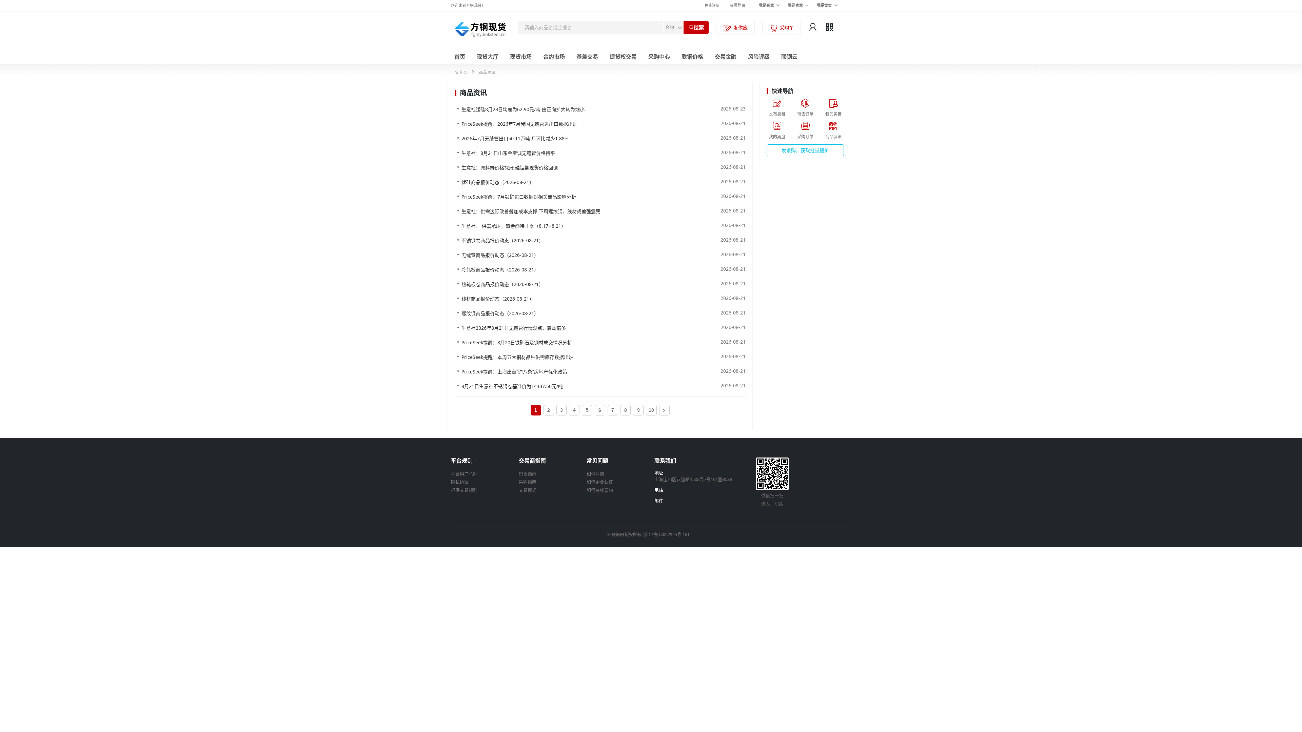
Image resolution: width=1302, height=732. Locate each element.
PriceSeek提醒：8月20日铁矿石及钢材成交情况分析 (516, 342)
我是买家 (766, 5)
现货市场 (521, 56)
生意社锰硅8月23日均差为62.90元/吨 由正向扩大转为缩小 (523, 109)
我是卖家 (795, 5)
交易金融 (725, 56)
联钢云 (789, 56)
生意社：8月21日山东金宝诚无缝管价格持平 (508, 153)
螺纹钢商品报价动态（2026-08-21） (500, 313)
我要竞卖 (824, 5)
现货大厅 (487, 56)
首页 (459, 56)
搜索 (699, 27)
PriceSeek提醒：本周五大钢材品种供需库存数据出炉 (517, 357)
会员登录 (737, 5)
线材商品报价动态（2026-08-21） (497, 299)
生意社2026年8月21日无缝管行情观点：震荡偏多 (513, 328)
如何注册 (595, 474)
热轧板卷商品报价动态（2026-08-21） (502, 284)
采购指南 (527, 482)
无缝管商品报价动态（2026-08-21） (500, 255)
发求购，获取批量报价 (805, 150)
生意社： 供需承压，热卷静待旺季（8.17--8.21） (513, 226)
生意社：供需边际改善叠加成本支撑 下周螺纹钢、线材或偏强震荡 (530, 211)
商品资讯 (487, 72)
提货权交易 (623, 56)
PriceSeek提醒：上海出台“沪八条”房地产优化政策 (514, 371)
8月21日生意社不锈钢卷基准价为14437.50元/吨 (512, 386)
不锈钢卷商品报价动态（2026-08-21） (502, 240)
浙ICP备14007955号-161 (666, 534)
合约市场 (554, 56)
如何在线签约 (600, 490)
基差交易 (587, 56)
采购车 (787, 27)
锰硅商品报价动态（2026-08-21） (497, 182)
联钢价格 (692, 56)
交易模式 (527, 490)
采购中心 (659, 56)
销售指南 (527, 474)
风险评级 (759, 56)
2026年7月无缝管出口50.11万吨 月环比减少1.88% (515, 138)
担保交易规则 (464, 490)
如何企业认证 (600, 482)
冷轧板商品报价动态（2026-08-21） (500, 269)
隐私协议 (460, 482)
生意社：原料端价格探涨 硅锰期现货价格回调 (509, 167)
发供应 (740, 27)
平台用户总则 (464, 474)
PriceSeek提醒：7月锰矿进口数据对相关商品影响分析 (518, 197)
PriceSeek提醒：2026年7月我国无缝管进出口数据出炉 (519, 124)
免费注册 (712, 5)
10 (651, 410)
